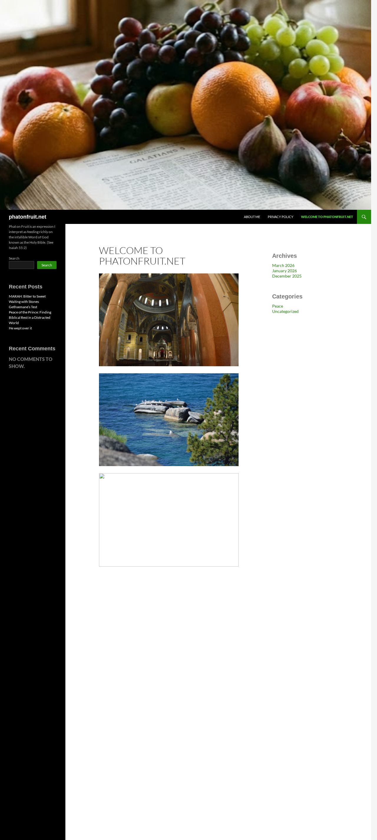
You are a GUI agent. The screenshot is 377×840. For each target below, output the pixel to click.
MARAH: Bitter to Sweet (27, 296)
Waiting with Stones (24, 301)
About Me (252, 217)
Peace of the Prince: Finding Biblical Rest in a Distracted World (30, 317)
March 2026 (283, 265)
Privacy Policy (280, 217)
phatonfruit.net (27, 217)
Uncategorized (285, 311)
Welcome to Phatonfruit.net (327, 217)
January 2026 (284, 270)
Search (14, 258)
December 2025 (287, 275)
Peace (277, 305)
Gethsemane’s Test (23, 307)
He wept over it (20, 328)
